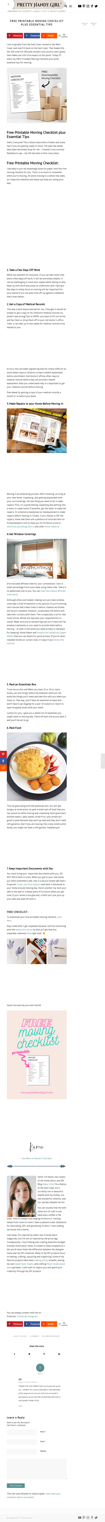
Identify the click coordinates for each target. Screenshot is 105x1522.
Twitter (21, 1316)
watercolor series (23, 929)
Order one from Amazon (29, 884)
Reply (20, 1406)
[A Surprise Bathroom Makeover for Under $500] (103, 761)
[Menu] (70, 6)
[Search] (64, 6)
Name (43, 1432)
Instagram (32, 1316)
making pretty (41, 1260)
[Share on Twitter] (29, 1354)
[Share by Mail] (59, 1354)
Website (43, 1451)
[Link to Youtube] (80, 6)
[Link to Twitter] (96, 6)
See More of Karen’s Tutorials (36, 1158)
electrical (11, 526)
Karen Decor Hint (52, 1336)
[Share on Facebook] (14, 1354)
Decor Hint (48, 1184)
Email (43, 1441)
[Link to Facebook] (92, 6)
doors (31, 526)
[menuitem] (64, 6)
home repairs (51, 526)
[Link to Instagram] (88, 6)
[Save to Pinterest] (3, 754)
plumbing (22, 526)
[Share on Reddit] (3, 767)
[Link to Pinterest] (84, 6)
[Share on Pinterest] (44, 1354)
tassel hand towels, (24, 1264)
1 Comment (34, 1336)
